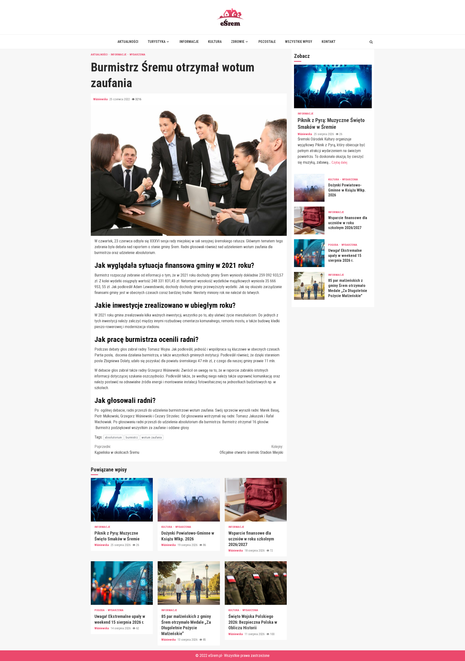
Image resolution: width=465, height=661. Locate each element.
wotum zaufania (152, 437)
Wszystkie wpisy (298, 42)
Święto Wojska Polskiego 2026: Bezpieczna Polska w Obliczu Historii (256, 583)
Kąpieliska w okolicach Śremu (116, 449)
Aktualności (127, 42)
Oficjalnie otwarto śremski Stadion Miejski (251, 449)
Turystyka (156, 42)
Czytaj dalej (339, 162)
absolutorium (113, 437)
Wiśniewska (100, 99)
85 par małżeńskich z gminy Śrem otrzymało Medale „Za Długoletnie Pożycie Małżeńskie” (189, 583)
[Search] (371, 41)
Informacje (189, 42)
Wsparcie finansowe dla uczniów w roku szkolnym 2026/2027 (256, 500)
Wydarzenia (137, 54)
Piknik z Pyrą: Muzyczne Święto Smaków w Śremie (122, 500)
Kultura (215, 42)
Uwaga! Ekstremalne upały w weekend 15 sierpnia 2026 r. (122, 583)
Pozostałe (267, 42)
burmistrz (132, 437)
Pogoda (99, 610)
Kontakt (328, 42)
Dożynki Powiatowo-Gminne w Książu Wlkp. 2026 (189, 500)
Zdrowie (237, 42)
